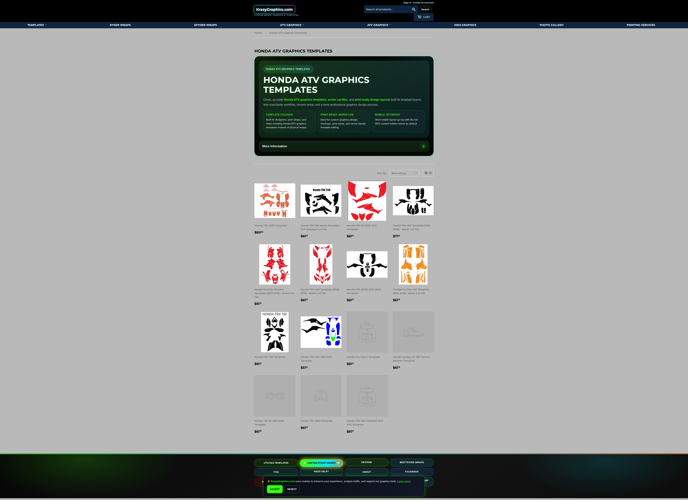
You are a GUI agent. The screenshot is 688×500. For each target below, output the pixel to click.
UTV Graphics (291, 25)
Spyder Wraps (205, 25)
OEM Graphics (465, 25)
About (366, 472)
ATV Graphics (378, 25)
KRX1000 (366, 462)
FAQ (276, 472)
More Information (274, 146)
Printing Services (641, 25)
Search (425, 9)
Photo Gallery (552, 25)
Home (258, 32)
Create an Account (423, 2)
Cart (426, 17)
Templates (36, 25)
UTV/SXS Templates (276, 462)
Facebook (412, 472)
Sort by (381, 173)
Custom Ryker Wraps (321, 462)
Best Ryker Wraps (412, 462)
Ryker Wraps (120, 25)
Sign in (407, 2)
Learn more (403, 481)
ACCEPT (275, 489)
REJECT (292, 489)
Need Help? (321, 471)
